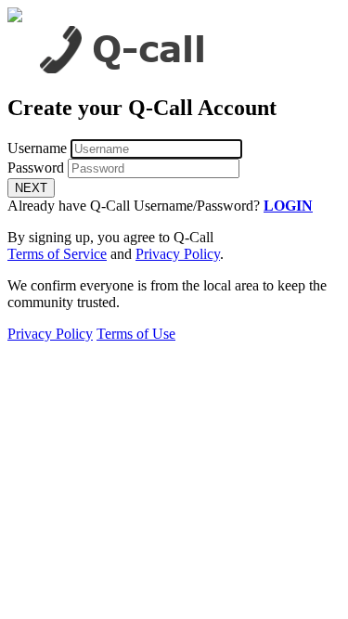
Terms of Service (57, 254)
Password (35, 167)
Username (37, 148)
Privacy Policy (177, 254)
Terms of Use (136, 334)
